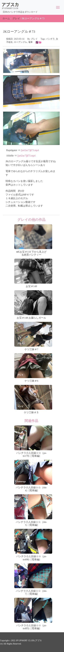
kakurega (21, 447)
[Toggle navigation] (58, 7)
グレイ (16, 18)
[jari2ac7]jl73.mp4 (30, 150)
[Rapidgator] (37, 42)
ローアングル (20, 42)
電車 (30, 42)
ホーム (6, 18)
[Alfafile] (40, 42)
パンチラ (50, 39)
